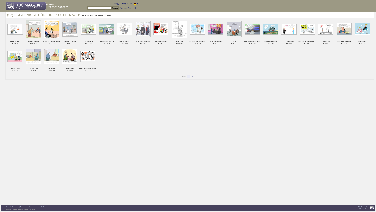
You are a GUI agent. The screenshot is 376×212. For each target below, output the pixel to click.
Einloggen (117, 4)
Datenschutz (14, 207)
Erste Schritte (40, 207)
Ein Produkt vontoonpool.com (363, 207)
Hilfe (136, 8)
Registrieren (127, 4)
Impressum (24, 207)
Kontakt (31, 207)
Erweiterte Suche (126, 8)
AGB (7, 207)
